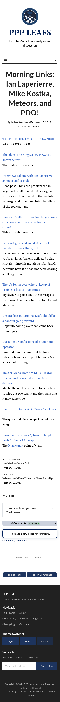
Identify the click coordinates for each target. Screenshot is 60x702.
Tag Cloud (38, 618)
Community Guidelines (15, 618)
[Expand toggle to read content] (52, 508)
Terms (23, 691)
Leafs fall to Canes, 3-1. (16, 463)
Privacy (12, 691)
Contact (32, 694)
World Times (37, 599)
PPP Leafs (30, 32)
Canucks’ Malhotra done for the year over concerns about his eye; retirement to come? (29, 222)
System (45, 641)
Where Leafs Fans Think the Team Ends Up (27, 478)
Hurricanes (15, 445)
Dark (28, 641)
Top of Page (15, 574)
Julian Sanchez (18, 122)
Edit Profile (8, 612)
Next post (8, 474)
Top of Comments (42, 574)
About (22, 612)
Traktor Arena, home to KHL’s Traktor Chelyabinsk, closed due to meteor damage (27, 378)
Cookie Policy (37, 691)
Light (11, 641)
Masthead (24, 624)
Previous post (11, 459)
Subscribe (47, 666)
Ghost (38, 687)
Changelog (8, 624)
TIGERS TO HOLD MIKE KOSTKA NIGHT (29, 139)
